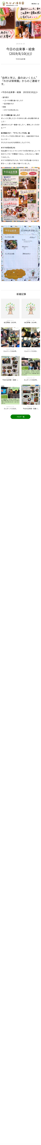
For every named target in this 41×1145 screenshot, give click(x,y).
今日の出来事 (20, 59)
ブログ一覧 (20, 417)
